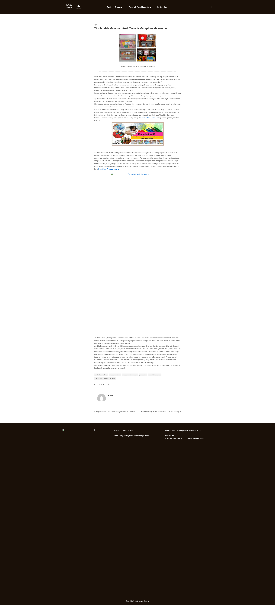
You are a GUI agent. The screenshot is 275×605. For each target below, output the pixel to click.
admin (110, 395)
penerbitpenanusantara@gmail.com (189, 430)
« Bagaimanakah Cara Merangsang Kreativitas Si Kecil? (114, 412)
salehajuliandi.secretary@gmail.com (137, 436)
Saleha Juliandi (144, 601)
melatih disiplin (114, 375)
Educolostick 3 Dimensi (149, 118)
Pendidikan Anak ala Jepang (108, 169)
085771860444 (127, 430)
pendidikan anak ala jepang (105, 378)
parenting (142, 375)
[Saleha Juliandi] (68, 7)
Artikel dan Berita (106, 385)
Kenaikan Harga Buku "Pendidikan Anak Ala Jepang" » (161, 412)
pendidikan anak (155, 375)
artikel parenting (101, 375)
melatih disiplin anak (129, 375)
